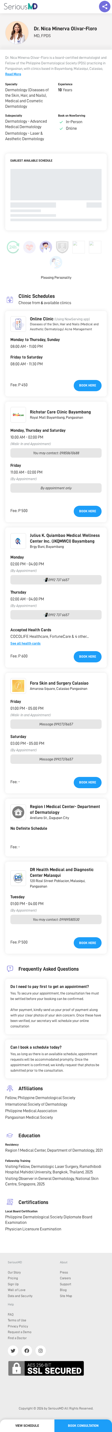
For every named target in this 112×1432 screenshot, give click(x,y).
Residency (12, 1144)
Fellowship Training (17, 1160)
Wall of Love (17, 1290)
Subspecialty (13, 115)
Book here (87, 385)
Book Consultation (83, 1425)
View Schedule (27, 1425)
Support (65, 1284)
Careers (65, 1278)
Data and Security (20, 1296)
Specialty (11, 84)
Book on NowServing (71, 115)
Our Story (14, 1272)
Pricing (13, 1278)
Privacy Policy (18, 1326)
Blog (63, 1290)
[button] (18, 324)
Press (64, 1272)
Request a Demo (20, 1332)
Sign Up (13, 1284)
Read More (13, 74)
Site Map (66, 1296)
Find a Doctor (17, 1338)
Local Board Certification (21, 1211)
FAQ (11, 1314)
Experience (65, 84)
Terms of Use (17, 1320)
